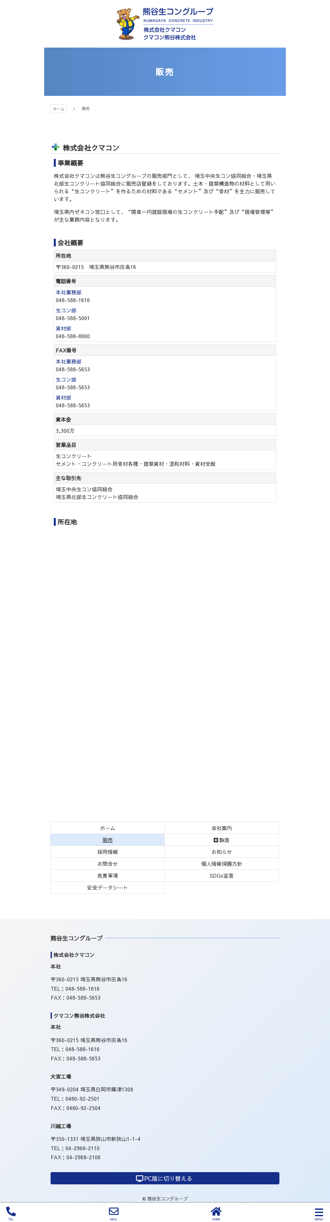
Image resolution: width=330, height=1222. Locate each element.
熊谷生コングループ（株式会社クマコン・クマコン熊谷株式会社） (165, 24)
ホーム (58, 108)
